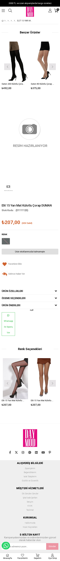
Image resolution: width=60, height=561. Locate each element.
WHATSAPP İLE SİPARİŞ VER (6, 545)
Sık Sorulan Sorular (30, 494)
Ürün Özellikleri (12, 291)
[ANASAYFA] (4, 20)
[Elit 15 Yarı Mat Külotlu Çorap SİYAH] (15, 378)
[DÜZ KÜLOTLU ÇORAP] (14, 20)
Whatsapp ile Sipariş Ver (8, 327)
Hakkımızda (30, 523)
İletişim (30, 502)
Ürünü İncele (21, 66)
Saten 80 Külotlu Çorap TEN (42, 84)
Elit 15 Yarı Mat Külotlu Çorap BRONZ (42, 400)
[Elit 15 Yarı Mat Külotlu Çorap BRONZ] (44, 378)
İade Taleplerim (30, 477)
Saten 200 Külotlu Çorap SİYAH (13, 84)
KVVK (30, 506)
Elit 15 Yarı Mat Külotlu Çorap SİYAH (13, 400)
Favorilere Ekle (15, 383)
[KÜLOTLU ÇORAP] (11, 20)
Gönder (52, 546)
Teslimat (30, 510)
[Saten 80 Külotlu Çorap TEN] (44, 62)
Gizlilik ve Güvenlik (30, 481)
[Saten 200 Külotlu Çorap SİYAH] (15, 62)
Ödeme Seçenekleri (14, 298)
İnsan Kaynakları (30, 527)
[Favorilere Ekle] (15, 66)
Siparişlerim (30, 468)
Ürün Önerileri (11, 305)
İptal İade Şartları (30, 498)
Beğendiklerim (30, 472)
